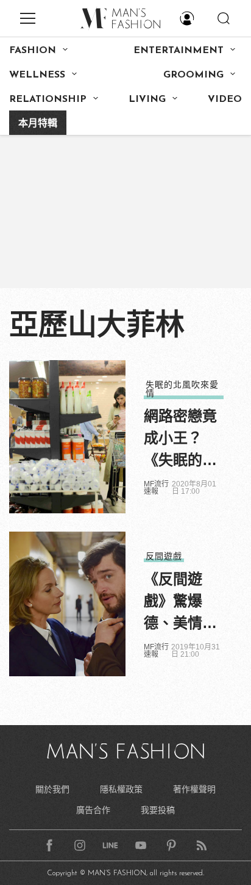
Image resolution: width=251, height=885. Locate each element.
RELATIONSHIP (48, 99)
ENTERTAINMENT (178, 51)
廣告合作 (93, 810)
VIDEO (225, 99)
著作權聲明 (194, 789)
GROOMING (193, 75)
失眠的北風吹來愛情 (182, 389)
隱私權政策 (121, 789)
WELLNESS (37, 75)
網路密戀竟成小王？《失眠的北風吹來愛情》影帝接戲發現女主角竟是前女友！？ (180, 439)
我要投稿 (158, 810)
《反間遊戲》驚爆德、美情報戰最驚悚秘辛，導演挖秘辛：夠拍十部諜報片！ (180, 602)
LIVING (147, 99)
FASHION (32, 51)
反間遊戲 (164, 556)
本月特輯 (37, 124)
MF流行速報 (156, 488)
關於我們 (52, 789)
